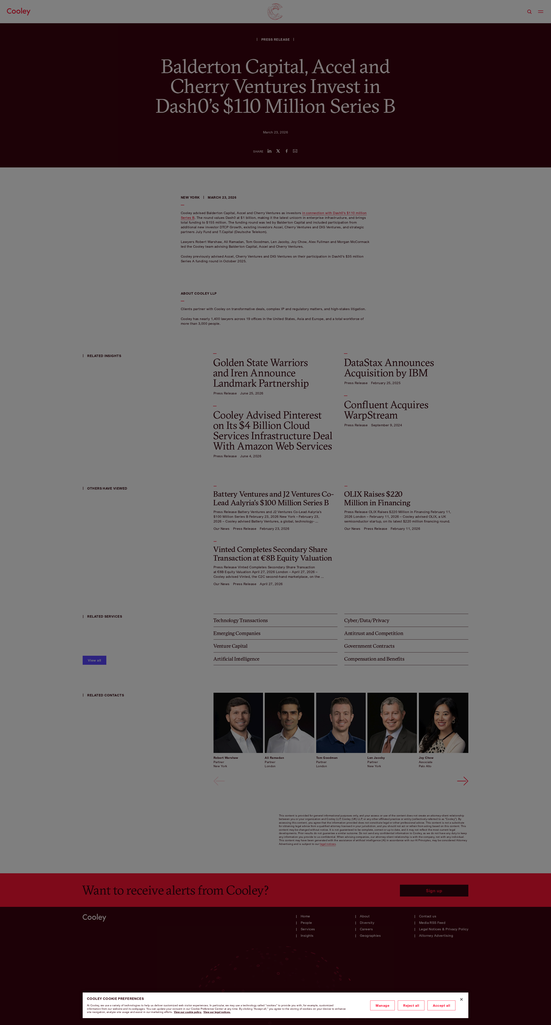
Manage (382, 1005)
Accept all (441, 1005)
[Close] (461, 999)
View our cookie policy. (188, 1012)
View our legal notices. (217, 1012)
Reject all (411, 1005)
